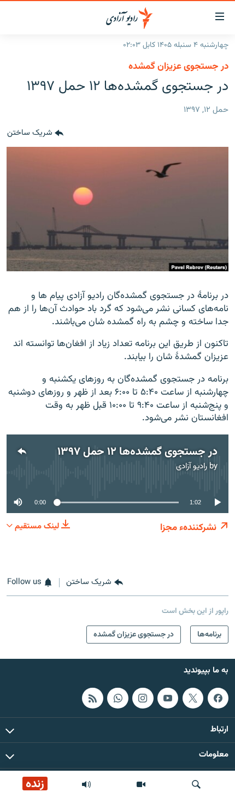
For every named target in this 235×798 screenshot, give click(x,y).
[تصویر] (141, 784)
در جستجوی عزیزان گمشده (178, 66)
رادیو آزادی (191, 466)
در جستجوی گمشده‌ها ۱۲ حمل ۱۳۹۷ (137, 452)
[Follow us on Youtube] (167, 698)
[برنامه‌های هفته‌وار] (86, 784)
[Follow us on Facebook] (218, 698)
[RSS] (92, 698)
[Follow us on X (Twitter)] (193, 698)
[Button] (35, 133)
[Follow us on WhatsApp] (117, 698)
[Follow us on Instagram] (142, 698)
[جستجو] (196, 784)
